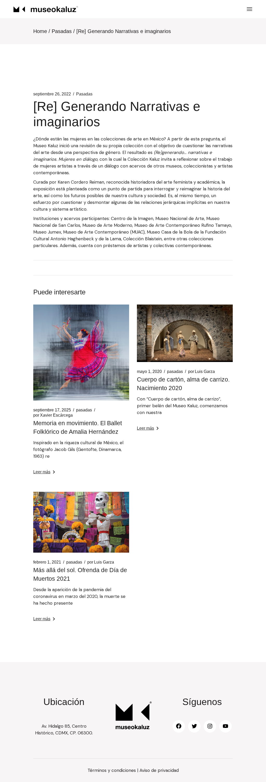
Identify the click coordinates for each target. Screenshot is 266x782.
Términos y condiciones (112, 770)
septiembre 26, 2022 (52, 94)
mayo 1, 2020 (149, 371)
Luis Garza (201, 371)
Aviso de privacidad (159, 770)
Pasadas (62, 31)
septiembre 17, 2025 (52, 410)
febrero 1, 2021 (47, 562)
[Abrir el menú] (249, 9)
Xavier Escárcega (53, 415)
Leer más (41, 472)
